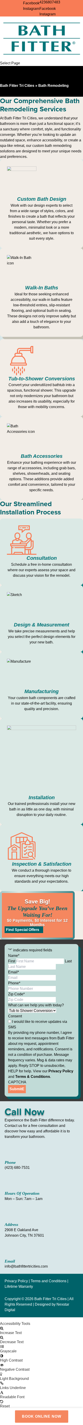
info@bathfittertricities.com (26, 1266)
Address (11, 1224)
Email (13, 972)
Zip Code (16, 994)
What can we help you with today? (36, 1005)
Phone (14, 983)
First (11, 961)
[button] (41, 1319)
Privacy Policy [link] (16, 1281)
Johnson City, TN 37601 (24, 1235)
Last (68, 961)
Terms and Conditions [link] (48, 1281)
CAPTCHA (17, 1082)
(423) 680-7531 (17, 1168)
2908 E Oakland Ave (21, 1230)
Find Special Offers (22, 930)
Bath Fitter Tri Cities (17, 86)
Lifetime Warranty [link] (19, 1286)
